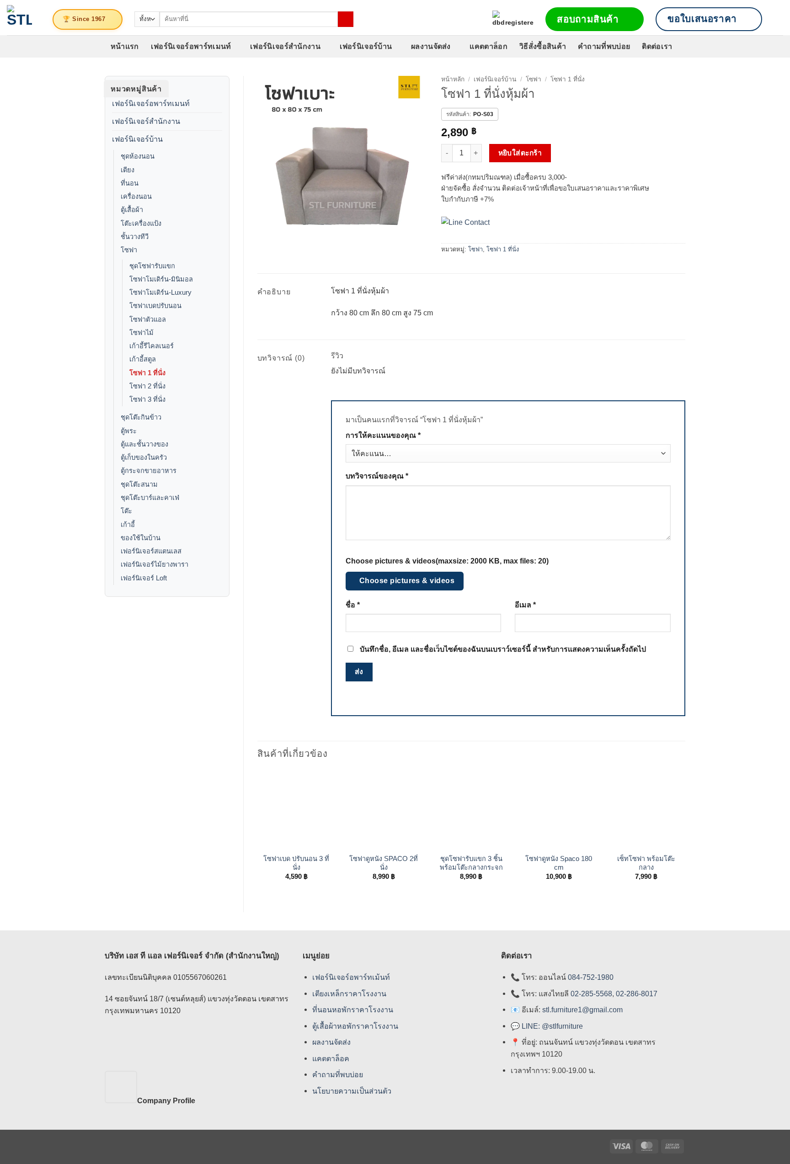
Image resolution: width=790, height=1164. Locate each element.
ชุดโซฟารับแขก (152, 266)
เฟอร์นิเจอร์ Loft (144, 578)
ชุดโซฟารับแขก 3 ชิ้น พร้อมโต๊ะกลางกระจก (471, 863)
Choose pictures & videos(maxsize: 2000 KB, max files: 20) (447, 561)
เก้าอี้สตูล (142, 359)
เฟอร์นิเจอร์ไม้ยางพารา (154, 564)
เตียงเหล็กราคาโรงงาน (349, 993)
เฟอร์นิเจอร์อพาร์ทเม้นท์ (351, 977)
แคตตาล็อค (330, 1058)
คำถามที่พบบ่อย (604, 46)
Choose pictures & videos (407, 581)
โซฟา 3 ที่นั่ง (147, 399)
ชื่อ (353, 605)
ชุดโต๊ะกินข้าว (141, 417)
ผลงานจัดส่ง (431, 46)
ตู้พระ (129, 431)
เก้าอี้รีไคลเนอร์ (151, 346)
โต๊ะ (126, 511)
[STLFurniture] (19, 18)
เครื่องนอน (136, 196)
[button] (778, 19)
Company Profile (166, 1100)
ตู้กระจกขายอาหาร (148, 470)
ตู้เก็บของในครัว (144, 457)
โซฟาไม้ (141, 332)
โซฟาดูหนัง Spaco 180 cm (558, 863)
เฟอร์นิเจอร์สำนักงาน (285, 46)
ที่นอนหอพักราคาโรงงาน (352, 1009)
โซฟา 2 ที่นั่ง (147, 386)
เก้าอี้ (128, 524)
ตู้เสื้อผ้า (132, 209)
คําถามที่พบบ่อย (337, 1074)
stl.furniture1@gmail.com (582, 1009)
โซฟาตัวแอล (147, 319)
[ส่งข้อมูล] (345, 19)
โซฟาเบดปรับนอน (155, 305)
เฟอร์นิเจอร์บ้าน (366, 46)
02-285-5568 (590, 993)
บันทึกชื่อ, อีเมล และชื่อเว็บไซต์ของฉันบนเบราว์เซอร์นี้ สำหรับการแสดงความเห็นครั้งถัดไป (503, 649)
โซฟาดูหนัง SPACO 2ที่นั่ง (383, 863)
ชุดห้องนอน (138, 156)
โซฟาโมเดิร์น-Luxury (160, 292)
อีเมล (525, 605)
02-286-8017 (636, 993)
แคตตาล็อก (488, 46)
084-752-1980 (591, 977)
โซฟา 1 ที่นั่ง (147, 373)
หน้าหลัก (452, 79)
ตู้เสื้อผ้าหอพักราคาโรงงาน (355, 1026)
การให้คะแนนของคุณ (383, 435)
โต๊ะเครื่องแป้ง (141, 223)
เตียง (127, 170)
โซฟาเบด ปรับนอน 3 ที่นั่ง (296, 863)
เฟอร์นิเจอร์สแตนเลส (151, 551)
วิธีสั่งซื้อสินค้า (542, 46)
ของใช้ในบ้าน (140, 538)
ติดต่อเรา (657, 46)
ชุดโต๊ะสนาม (139, 484)
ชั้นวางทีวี (135, 236)
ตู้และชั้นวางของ (144, 444)
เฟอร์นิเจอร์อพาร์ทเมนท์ (191, 46)
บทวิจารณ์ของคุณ (377, 476)
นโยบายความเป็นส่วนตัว (351, 1091)
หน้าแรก (125, 46)
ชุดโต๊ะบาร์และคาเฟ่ (150, 497)
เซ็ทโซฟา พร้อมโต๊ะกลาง (646, 863)
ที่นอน (130, 183)
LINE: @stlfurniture (552, 1026)
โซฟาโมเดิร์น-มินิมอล (161, 279)
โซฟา (129, 250)
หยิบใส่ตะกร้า (520, 153)
